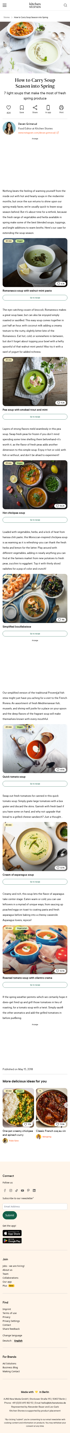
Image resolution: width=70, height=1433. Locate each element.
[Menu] (5, 5)
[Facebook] (5, 1190)
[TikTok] (16, 1190)
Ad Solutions (9, 1363)
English (18, 1340)
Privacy (6, 1317)
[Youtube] (22, 1190)
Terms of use (10, 1313)
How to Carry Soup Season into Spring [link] (31, 17)
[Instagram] (10, 1190)
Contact (7, 1324)
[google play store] (35, 1241)
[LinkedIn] (34, 1190)
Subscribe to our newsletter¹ (18, 1198)
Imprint (7, 1309)
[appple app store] (35, 1234)
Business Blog (10, 1367)
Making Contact (11, 1371)
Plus (8, 1285)
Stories (7, 17)
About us (7, 1269)
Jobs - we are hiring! (14, 1265)
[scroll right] (67, 1105)
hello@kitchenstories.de (53, 1402)
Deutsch (7, 1340)
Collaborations (10, 1277)
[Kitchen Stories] (35, 5)
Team (5, 1273)
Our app (7, 1281)
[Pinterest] (28, 1190)
